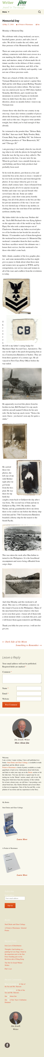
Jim (38, 24)
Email (5, 693)
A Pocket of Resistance (25, 24)
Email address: (9, 895)
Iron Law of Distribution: (13, 945)
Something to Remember (29, 645)
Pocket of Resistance (9, 767)
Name (5, 688)
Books (30, 772)
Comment (7, 671)
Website (5, 698)
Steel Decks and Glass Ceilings (17, 762)
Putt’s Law (8, 969)
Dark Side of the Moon (14, 641)
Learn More (22, 875)
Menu (4, 12)
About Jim (13, 996)
